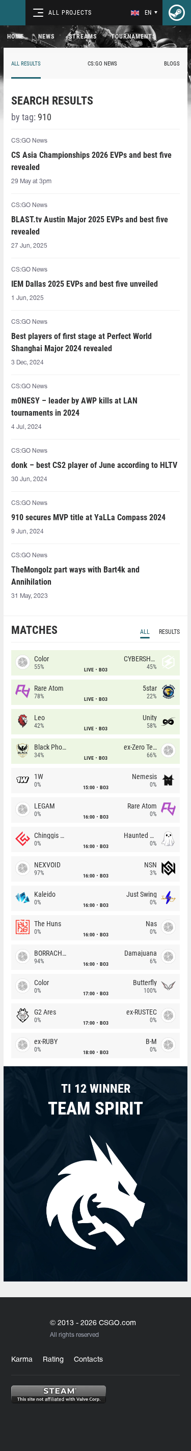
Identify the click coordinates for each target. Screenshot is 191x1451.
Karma (22, 1360)
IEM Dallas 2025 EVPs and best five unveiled (84, 284)
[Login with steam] (176, 12)
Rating (53, 1360)
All (145, 631)
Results (169, 631)
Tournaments (133, 36)
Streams (83, 36)
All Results (26, 63)
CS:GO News (102, 63)
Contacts (88, 1360)
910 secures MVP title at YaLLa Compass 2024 (88, 517)
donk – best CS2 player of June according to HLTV (94, 465)
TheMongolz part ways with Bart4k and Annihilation (75, 576)
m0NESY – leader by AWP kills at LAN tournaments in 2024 (74, 407)
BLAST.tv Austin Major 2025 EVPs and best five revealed (89, 226)
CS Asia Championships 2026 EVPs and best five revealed (91, 161)
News (46, 36)
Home (15, 36)
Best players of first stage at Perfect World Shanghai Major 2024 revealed (81, 342)
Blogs (172, 63)
